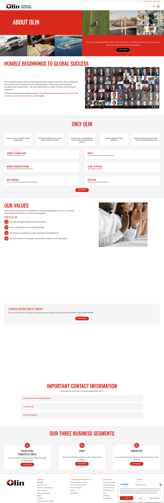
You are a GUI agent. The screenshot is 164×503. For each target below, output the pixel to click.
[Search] (154, 6)
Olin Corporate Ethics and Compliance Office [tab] (37, 398)
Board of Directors (42, 485)
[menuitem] (154, 6)
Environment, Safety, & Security (78, 482)
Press (104, 493)
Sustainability (74, 493)
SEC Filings (106, 495)
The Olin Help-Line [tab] (28, 407)
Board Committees (42, 490)
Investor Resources (108, 490)
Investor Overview (108, 487)
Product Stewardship (76, 487)
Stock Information (108, 498)
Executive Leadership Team (44, 487)
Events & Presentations (109, 482)
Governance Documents (43, 493)
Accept (127, 498)
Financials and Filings (109, 485)
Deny (140, 498)
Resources (73, 490)
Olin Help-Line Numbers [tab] (30, 415)
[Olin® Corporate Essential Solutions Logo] (18, 6)
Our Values (40, 498)
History (39, 495)
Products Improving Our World (45, 501)
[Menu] (158, 6)
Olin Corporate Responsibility (78, 485)
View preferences (155, 498)
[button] (160, 485)
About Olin (40, 482)
